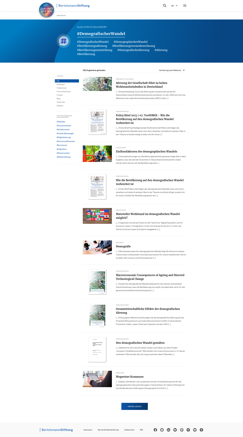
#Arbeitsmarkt (63, 129)
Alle (58, 81)
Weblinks (60, 106)
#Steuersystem (63, 153)
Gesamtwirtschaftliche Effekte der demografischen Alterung (148, 310)
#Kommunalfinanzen (66, 141)
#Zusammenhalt (64, 125)
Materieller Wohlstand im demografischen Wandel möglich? (148, 215)
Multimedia (61, 102)
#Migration (62, 149)
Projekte (60, 95)
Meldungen (61, 84)
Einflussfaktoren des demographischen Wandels (146, 151)
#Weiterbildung (63, 157)
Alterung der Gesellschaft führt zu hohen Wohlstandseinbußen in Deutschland (141, 84)
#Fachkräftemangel (65, 133)
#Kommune (62, 145)
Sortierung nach (170, 70)
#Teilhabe (61, 122)
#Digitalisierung (64, 137)
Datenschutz (129, 430)
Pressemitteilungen (64, 91)
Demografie (123, 246)
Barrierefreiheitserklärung (108, 430)
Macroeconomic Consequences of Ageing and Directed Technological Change (150, 277)
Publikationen (62, 88)
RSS (141, 430)
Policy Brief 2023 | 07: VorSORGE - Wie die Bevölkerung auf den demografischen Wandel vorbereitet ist (145, 119)
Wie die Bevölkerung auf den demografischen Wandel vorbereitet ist (150, 182)
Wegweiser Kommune (130, 376)
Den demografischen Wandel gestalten (140, 342)
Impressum (88, 430)
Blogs (59, 99)
